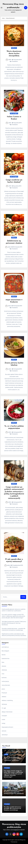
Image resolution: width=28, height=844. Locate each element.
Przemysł (4, 692)
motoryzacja (5, 681)
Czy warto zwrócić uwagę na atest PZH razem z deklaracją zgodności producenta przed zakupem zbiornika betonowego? (13, 616)
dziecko (4, 666)
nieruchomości (6, 685)
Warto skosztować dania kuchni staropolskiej (14, 53)
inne (3, 673)
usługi (3, 723)
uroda (3, 719)
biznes (3, 654)
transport (4, 715)
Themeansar (14, 842)
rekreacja (4, 704)
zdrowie (4, 731)
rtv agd (4, 708)
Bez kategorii (14, 113)
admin (9, 59)
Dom (3, 662)
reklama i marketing (7, 700)
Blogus (22, 839)
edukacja (4, 670)
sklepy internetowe (7, 712)
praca (3, 689)
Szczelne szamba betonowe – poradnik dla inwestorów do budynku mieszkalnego (13, 808)
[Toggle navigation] (1, 7)
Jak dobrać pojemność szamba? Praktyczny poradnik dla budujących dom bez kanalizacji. (14, 623)
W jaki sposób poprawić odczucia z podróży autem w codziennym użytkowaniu (13, 759)
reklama (4, 696)
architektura (5, 647)
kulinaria (14, 48)
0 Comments (14, 61)
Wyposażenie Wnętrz (7, 727)
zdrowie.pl (4, 734)
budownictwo (5, 658)
